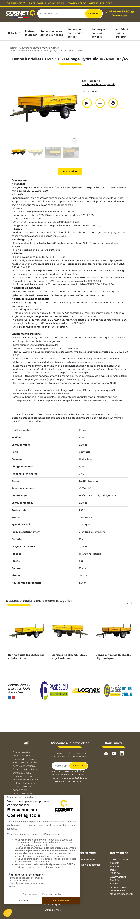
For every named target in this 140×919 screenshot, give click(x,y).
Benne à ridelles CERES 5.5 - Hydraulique (69, 656)
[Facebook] (106, 753)
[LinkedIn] (122, 753)
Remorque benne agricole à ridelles (39, 47)
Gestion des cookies (88, 864)
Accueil (13, 47)
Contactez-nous (86, 859)
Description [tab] (70, 171)
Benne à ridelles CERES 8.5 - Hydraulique (113, 656)
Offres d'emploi (53, 909)
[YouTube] (114, 753)
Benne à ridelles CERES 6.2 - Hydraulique (26, 656)
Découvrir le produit (26, 634)
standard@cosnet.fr (121, 894)
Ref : (84, 91)
